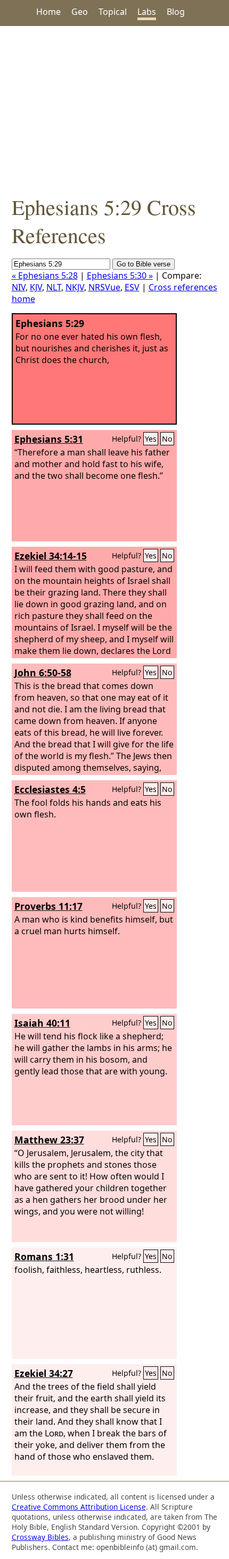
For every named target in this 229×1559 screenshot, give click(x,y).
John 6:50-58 (42, 672)
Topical (113, 12)
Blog (176, 12)
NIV (19, 287)
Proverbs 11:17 (48, 906)
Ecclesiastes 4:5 (50, 789)
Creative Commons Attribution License (79, 1507)
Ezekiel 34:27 (43, 1373)
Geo (79, 12)
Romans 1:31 (44, 1256)
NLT (53, 287)
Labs (146, 12)
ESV (132, 287)
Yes (151, 439)
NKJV (75, 287)
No (167, 439)
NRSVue (104, 287)
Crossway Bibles (40, 1537)
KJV (36, 287)
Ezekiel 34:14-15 (50, 555)
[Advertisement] (114, 109)
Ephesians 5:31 (48, 439)
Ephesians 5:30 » (120, 275)
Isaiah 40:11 (42, 1023)
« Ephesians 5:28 (45, 275)
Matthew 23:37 (49, 1139)
